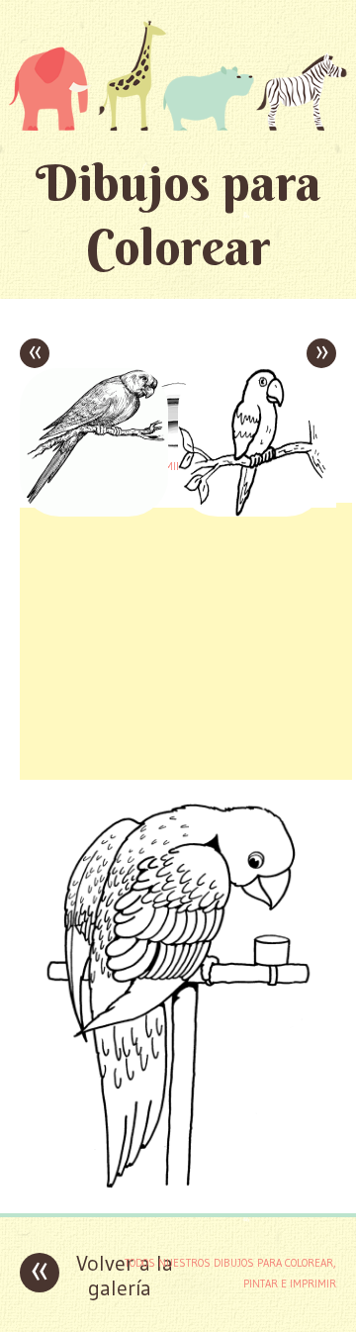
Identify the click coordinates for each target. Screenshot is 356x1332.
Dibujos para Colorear (178, 214)
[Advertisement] (186, 641)
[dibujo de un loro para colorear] (178, 1183)
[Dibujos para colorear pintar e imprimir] (178, 75)
